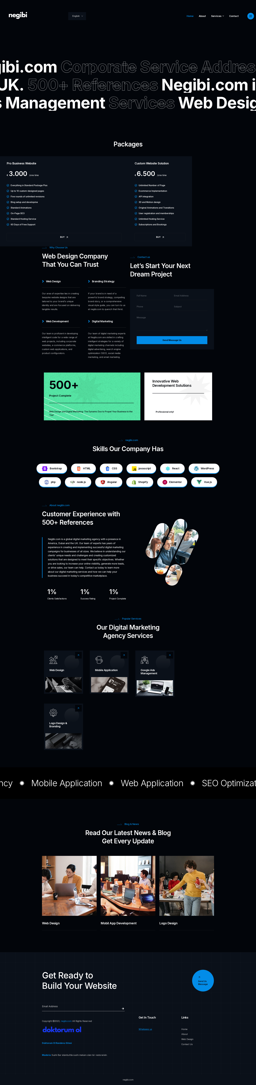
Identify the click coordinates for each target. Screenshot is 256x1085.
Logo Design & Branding (58, 725)
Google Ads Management (149, 672)
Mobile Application (106, 670)
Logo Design (168, 923)
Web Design (56, 670)
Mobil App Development (119, 923)
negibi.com (66, 1021)
